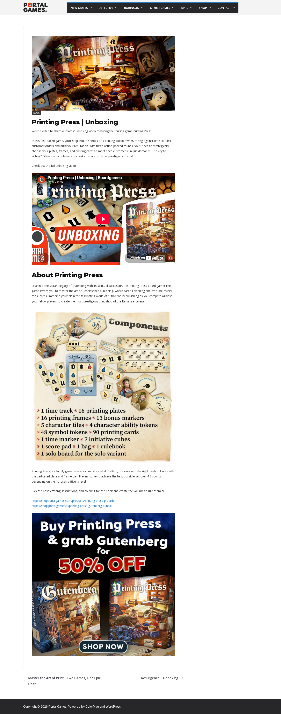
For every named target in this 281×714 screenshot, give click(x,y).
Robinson (131, 8)
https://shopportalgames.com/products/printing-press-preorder (74, 501)
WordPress (113, 706)
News (36, 113)
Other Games (160, 8)
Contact (224, 8)
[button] (90, 8)
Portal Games (57, 706)
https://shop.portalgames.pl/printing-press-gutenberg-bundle (72, 506)
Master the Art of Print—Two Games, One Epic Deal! (64, 681)
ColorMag (92, 706)
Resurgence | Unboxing (159, 678)
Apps (184, 8)
